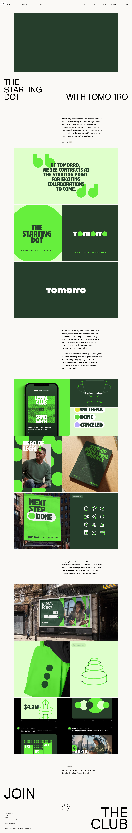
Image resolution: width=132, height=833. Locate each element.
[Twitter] (127, 4)
